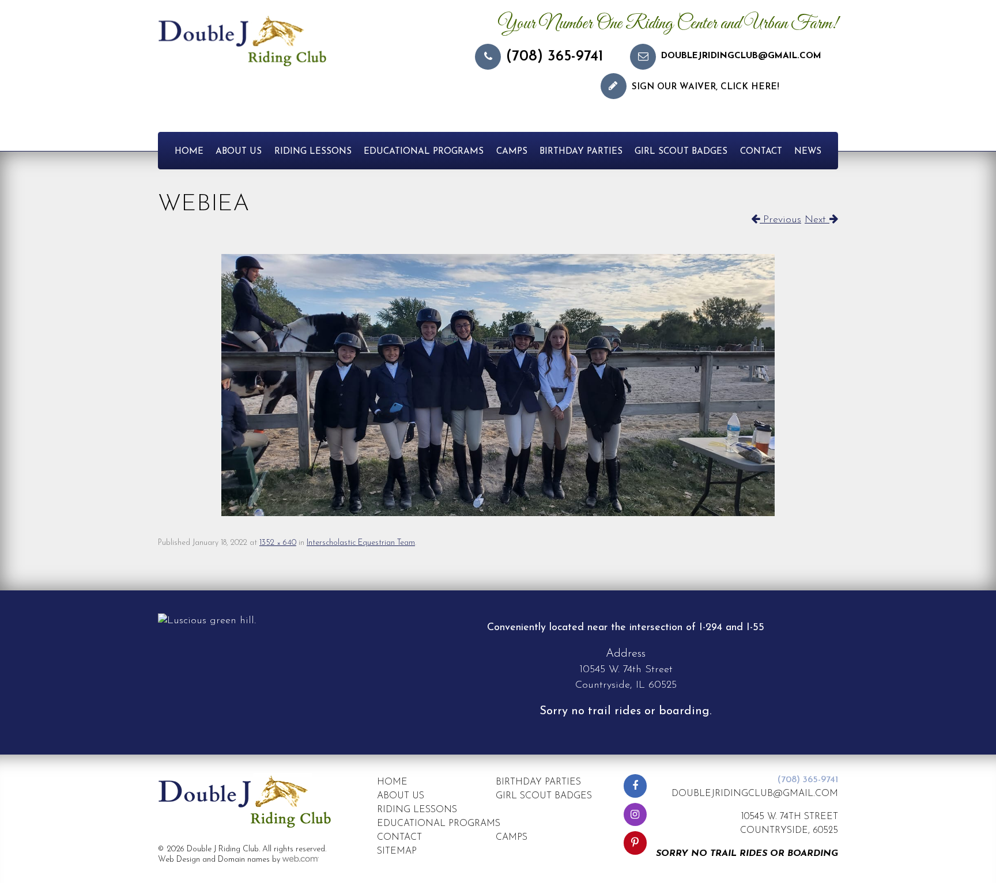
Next (817, 220)
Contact (761, 151)
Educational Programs (424, 151)
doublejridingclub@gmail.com (741, 56)
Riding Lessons (313, 151)
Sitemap (397, 851)
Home (189, 151)
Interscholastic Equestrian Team (361, 543)
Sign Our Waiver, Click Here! (705, 87)
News (807, 151)
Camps (511, 151)
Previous (780, 220)
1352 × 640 (277, 543)
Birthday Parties (581, 151)
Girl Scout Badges (681, 151)
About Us (239, 151)
